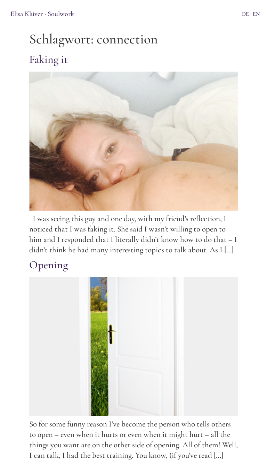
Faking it (48, 59)
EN (256, 13)
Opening (48, 264)
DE (245, 13)
